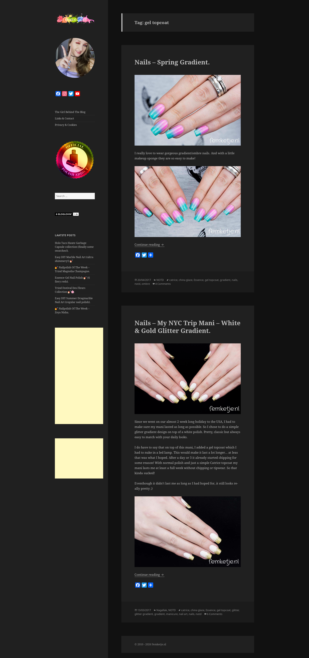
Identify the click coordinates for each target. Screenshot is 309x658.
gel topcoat (212, 280)
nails (234, 280)
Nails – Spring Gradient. (172, 62)
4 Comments (163, 284)
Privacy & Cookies (66, 125)
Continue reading (149, 244)
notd (137, 284)
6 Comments (214, 614)
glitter (235, 610)
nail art (183, 614)
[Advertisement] (79, 376)
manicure (172, 614)
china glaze (185, 280)
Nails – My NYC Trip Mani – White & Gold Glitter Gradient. (187, 326)
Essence (199, 280)
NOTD (160, 280)
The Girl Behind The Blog (70, 112)
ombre (146, 284)
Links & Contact (64, 118)
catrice (173, 280)
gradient (225, 280)
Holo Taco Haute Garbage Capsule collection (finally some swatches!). (74, 246)
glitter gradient (144, 614)
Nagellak (161, 610)
